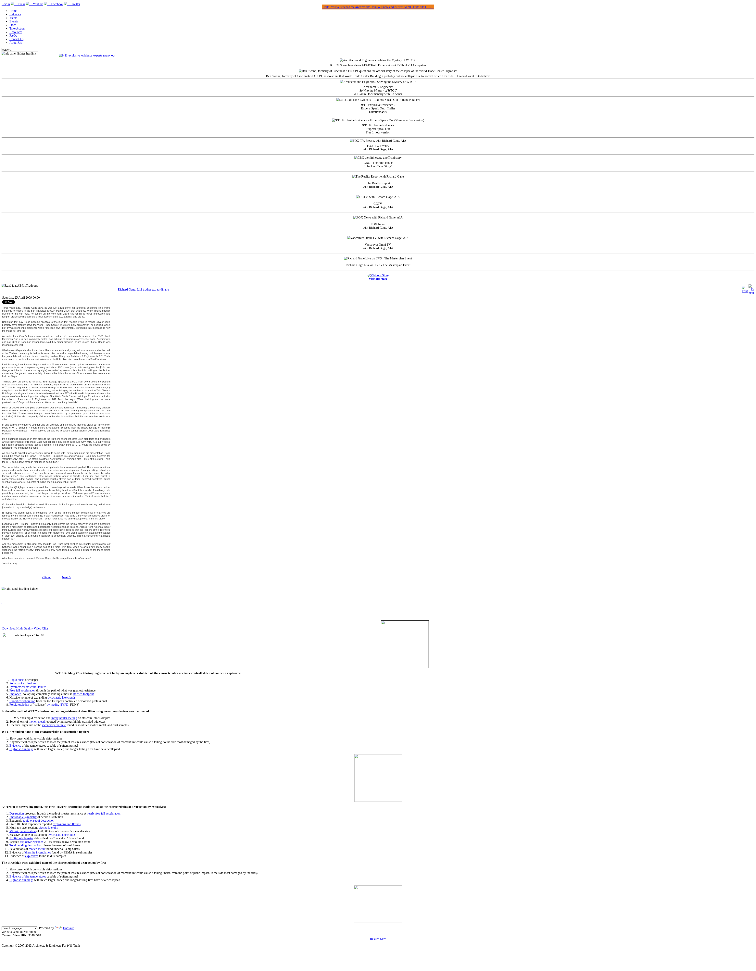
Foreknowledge (19, 704)
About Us (15, 42)
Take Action (17, 28)
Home (13, 10)
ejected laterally (48, 827)
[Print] (745, 291)
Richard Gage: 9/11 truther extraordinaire (143, 289)
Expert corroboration (22, 701)
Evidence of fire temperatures (27, 876)
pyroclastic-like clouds (61, 697)
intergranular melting (64, 718)
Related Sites (378, 938)
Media (13, 17)
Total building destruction (25, 845)
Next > (66, 577)
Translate (68, 928)
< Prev (46, 577)
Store (12, 25)
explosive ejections (31, 841)
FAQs (13, 35)
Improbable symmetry (23, 817)
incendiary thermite (54, 725)
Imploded (15, 694)
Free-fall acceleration (22, 690)
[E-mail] (751, 292)
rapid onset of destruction (38, 820)
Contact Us (16, 39)
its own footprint (83, 694)
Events (13, 21)
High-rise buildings (21, 749)
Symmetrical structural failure (27, 687)
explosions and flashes (67, 824)
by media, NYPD (58, 704)
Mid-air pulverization (22, 831)
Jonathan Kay (9, 563)
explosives (31, 856)
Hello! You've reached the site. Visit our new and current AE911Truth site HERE (378, 7)
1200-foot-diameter (21, 838)
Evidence (15, 14)
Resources (15, 32)
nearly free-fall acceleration (103, 813)
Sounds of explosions (22, 683)
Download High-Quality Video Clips (25, 628)
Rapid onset (16, 679)
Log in (6, 4)
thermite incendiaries (38, 852)
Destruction (16, 813)
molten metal (37, 721)
